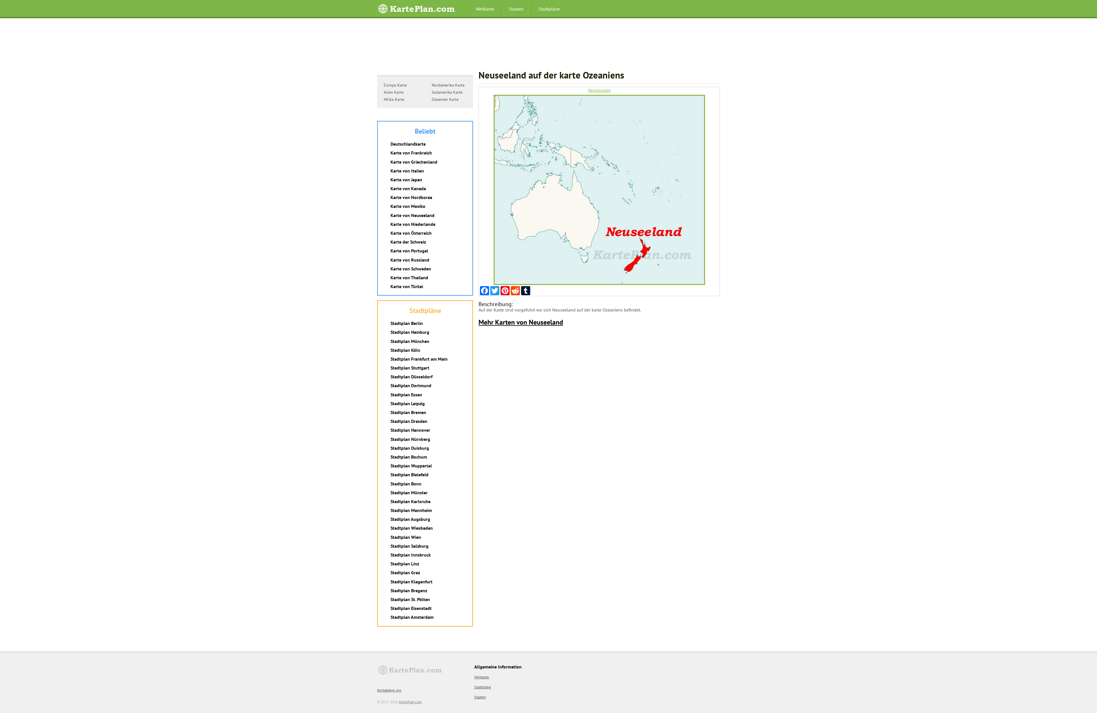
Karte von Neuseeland (413, 215)
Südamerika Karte (447, 92)
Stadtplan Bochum (409, 457)
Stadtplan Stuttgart (410, 368)
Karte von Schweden (411, 269)
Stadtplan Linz (405, 564)
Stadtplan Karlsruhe (411, 501)
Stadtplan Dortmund (411, 385)
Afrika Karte (394, 99)
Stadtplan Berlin (407, 323)
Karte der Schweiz (408, 242)
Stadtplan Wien (406, 537)
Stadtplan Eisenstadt (411, 608)
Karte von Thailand (409, 277)
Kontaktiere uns (389, 690)
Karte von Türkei (407, 286)
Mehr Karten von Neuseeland (521, 322)
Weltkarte (485, 9)
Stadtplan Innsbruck (411, 555)
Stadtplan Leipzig (408, 403)
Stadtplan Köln (405, 350)
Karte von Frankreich (411, 153)
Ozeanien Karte (445, 99)
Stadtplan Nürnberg (410, 439)
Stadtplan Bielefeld (410, 474)
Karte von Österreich (411, 233)
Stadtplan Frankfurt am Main (419, 359)
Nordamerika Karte (448, 85)
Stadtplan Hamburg (410, 332)
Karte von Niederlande (413, 224)
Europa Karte (395, 85)
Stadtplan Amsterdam (412, 617)
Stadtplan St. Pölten (410, 599)
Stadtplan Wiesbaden (412, 528)
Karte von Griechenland (414, 162)
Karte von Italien (407, 171)
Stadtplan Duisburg (410, 448)
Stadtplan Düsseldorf (412, 376)
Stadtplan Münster (409, 492)
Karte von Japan (406, 179)
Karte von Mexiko (408, 206)
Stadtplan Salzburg (410, 546)
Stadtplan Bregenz (409, 590)
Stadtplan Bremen (408, 412)
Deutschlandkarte (408, 144)
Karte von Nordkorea (411, 197)
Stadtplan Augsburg (410, 519)
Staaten (516, 9)
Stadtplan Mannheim (411, 510)
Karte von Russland (410, 260)
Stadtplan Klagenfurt (412, 582)
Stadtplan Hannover (410, 430)
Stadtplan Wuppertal (411, 466)
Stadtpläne (549, 9)
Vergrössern (599, 90)
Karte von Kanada (408, 188)
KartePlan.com (410, 702)
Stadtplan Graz (405, 572)
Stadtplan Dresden (409, 421)
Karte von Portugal (409, 251)
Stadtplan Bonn (406, 484)
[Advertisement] (548, 46)
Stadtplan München (410, 341)
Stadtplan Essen (406, 394)
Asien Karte (394, 92)
